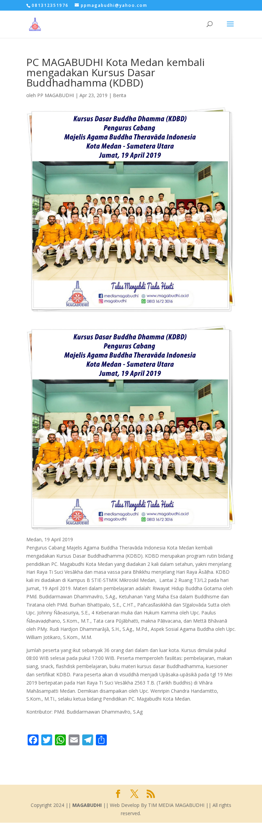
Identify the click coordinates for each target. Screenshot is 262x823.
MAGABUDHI (87, 805)
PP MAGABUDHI (55, 95)
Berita (119, 95)
